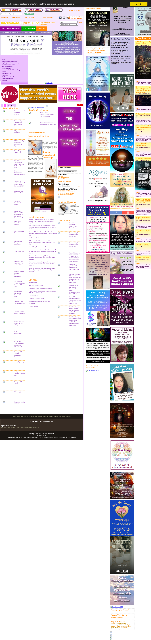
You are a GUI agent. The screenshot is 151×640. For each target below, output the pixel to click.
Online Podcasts (91, 8)
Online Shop (20, 416)
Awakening (114, 625)
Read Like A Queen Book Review (17, 223)
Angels (113, 623)
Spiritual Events (8, 425)
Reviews (4, 71)
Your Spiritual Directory (7, 78)
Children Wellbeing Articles (126, 625)
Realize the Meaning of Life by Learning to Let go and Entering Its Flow (19, 214)
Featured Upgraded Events (117, 617)
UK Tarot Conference (142, 257)
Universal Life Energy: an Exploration (18, 243)
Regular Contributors (38, 110)
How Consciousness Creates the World (19, 172)
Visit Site (138, 81)
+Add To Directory (48, 18)
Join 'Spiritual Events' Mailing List (30, 427)
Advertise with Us (53, 416)
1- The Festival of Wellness (64, 190)
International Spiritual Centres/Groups (11, 70)
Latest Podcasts (64, 220)
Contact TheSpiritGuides (30, 416)
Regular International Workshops (48, 155)
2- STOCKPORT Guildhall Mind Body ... (68, 192)
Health (118, 626)
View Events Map (62, 178)
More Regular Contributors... (37, 132)
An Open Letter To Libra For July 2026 (19, 373)
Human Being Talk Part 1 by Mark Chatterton (74, 244)
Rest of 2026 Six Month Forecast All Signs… (19, 323)
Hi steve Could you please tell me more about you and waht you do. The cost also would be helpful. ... (41, 221)
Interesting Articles (126, 626)
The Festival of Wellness (143, 114)
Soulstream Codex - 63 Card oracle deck (40, 288)
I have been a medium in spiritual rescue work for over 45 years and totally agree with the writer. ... (42, 263)
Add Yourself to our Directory (95, 50)
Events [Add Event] (120, 610)
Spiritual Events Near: (64, 168)
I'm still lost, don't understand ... (38, 247)
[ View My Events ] (75, 10)
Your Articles (5, 75)
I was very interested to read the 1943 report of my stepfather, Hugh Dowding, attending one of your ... (42, 251)
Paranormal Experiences (117, 629)
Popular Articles (118, 621)
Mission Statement (43, 416)
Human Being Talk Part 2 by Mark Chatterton (74, 234)
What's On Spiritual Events (8, 64)
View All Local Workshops (64, 181)
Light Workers (115, 627)
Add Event (41, 29)
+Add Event (4, 18)
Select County (90, 368)
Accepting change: (19, 362)
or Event (100, 49)
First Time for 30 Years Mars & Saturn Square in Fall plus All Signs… (19, 164)
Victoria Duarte (33, 306)
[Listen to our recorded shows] (36, 107)
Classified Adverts (6, 68)
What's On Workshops (7, 66)
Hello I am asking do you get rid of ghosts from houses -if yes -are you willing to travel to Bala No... (42, 242)
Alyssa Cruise (47, 114)
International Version (92, 366)
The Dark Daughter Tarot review (18, 202)
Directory (33, 280)
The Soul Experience (142, 244)
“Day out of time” (19, 251)
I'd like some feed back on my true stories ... (41, 238)
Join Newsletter (29, 29)
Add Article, (90, 49)
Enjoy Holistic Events (7, 73)
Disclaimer (68, 416)
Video (95, 49)
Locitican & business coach (36, 298)
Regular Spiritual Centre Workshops (10, 63)
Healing (113, 626)
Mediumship (124, 627)
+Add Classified (29, 18)
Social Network (47, 421)
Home (3, 59)
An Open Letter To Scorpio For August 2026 (18, 263)
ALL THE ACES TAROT (36, 285)
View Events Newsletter (10, 29)
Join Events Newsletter (63, 177)
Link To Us (62, 416)
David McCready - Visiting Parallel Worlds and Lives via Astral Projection (74, 310)
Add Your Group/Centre (93, 52)
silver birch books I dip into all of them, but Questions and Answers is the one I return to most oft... (43, 233)
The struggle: (18, 392)
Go (79, 186)
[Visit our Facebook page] (60, 18)
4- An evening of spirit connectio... (66, 194)
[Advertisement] (69, 363)
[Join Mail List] (48, 83)
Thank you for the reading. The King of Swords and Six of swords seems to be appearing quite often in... (42, 257)
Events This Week (119, 615)
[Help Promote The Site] (92, 370)
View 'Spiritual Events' (13, 427)
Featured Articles (10, 108)
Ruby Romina (33, 282)
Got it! (138, 3)
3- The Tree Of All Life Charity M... (66, 193)
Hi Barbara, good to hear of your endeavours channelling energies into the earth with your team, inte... (42, 269)
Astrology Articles (121, 623)
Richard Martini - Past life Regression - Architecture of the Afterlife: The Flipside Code (75, 300)
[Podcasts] (74, 19)
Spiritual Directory (67, 202)
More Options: (62, 174)
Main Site (34, 421)
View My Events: (63, 184)
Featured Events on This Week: (67, 189)
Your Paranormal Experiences (9, 77)
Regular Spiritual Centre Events (9, 61)
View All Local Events (63, 180)
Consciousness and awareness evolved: (19, 112)
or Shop (98, 8)
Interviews (4, 80)
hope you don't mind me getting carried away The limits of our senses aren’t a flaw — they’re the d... (42, 227)
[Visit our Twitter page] (64, 18)
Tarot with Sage (33, 295)
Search (80, 22)
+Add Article (16, 18)
